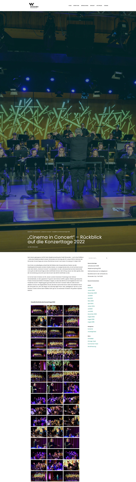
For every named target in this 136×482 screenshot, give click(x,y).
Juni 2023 (90, 311)
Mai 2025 (90, 298)
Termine (106, 5)
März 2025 (91, 301)
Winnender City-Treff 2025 (95, 276)
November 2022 (92, 314)
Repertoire (76, 5)
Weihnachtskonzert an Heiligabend (97, 271)
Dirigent (92, 5)
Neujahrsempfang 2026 (94, 268)
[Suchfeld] (106, 258)
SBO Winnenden (34, 247)
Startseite (30, 231)
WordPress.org (92, 346)
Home (70, 5)
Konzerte (90, 329)
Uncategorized (92, 331)
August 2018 (91, 322)
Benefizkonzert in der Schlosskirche (97, 274)
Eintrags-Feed (92, 341)
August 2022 (91, 317)
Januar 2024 (91, 306)
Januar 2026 (91, 290)
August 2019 (91, 319)
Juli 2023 (90, 309)
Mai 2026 (90, 288)
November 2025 (92, 293)
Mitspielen (99, 5)
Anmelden (91, 338)
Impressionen (84, 5)
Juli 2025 (90, 295)
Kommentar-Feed (93, 344)
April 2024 (90, 303)
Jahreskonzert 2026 (93, 266)
